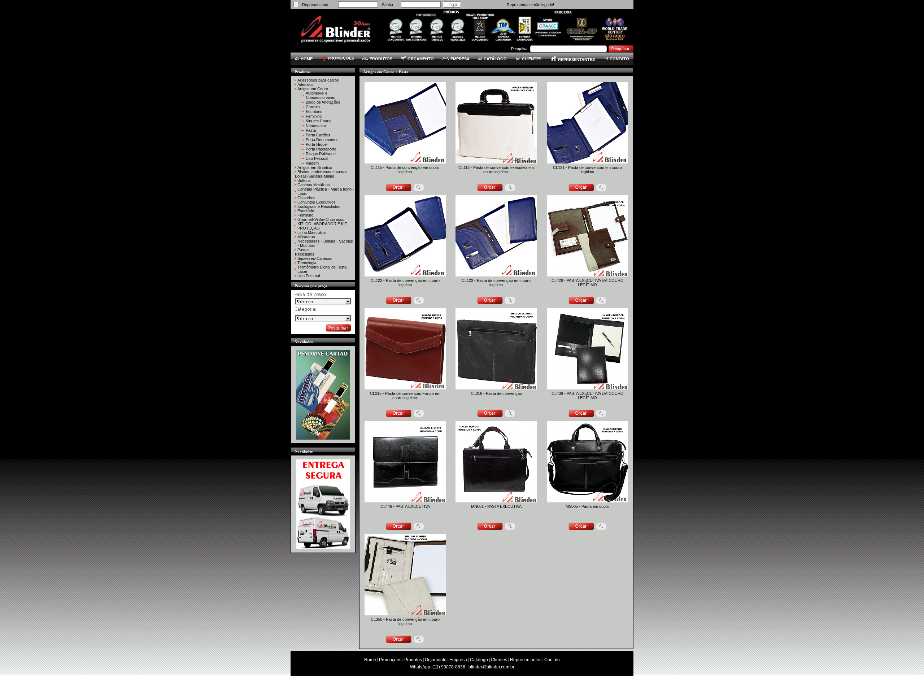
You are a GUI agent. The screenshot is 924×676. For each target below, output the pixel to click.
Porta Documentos (322, 140)
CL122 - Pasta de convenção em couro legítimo (405, 282)
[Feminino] (303, 117)
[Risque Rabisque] (303, 154)
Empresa (458, 659)
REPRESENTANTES (576, 59)
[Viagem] (303, 164)
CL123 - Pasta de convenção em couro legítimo (496, 282)
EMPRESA (460, 59)
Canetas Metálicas (313, 185)
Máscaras (306, 237)
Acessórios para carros (318, 80)
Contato (552, 659)
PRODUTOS (381, 59)
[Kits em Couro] (303, 121)
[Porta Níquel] (303, 145)
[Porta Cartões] (303, 136)
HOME (307, 59)
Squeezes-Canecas (314, 258)
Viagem (312, 163)
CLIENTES (531, 59)
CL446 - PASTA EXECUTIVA (405, 506)
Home (370, 659)
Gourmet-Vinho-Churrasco (320, 219)
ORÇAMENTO (420, 59)
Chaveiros (306, 198)
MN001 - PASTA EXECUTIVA (496, 506)
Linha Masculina (311, 232)
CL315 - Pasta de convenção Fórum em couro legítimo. (405, 395)
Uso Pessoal (317, 158)
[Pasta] (303, 131)
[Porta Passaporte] (303, 150)
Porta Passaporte (321, 149)
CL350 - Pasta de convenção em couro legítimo (405, 621)
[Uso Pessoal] (303, 159)
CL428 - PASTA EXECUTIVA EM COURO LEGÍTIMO (588, 282)
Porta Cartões (318, 135)
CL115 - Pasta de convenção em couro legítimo (405, 169)
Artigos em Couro (312, 89)
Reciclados (304, 254)
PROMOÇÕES (341, 58)
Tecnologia (306, 263)
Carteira (313, 107)
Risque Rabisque (321, 154)
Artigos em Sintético (314, 167)
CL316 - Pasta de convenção (496, 393)
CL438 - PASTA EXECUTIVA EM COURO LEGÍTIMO (588, 395)
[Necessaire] (303, 126)
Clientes (499, 659)
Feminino (314, 116)
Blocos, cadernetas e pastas (322, 172)
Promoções (390, 659)
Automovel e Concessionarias (320, 95)
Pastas (303, 250)
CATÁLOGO (495, 59)
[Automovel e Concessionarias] (303, 96)
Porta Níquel (316, 144)
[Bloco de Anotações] (303, 103)
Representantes (525, 659)
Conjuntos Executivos (316, 202)
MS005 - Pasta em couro (587, 506)
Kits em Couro (318, 121)
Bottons (304, 180)
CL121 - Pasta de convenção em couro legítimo (587, 169)
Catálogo (479, 659)
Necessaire (316, 125)
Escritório (314, 111)
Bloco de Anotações (323, 102)
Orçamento (435, 659)
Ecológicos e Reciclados (318, 206)
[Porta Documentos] (303, 140)
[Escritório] (303, 112)
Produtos (413, 659)
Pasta (311, 130)
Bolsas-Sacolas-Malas (314, 176)
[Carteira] (303, 107)
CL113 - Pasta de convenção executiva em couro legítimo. (496, 169)
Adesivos (305, 84)
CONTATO (619, 59)
